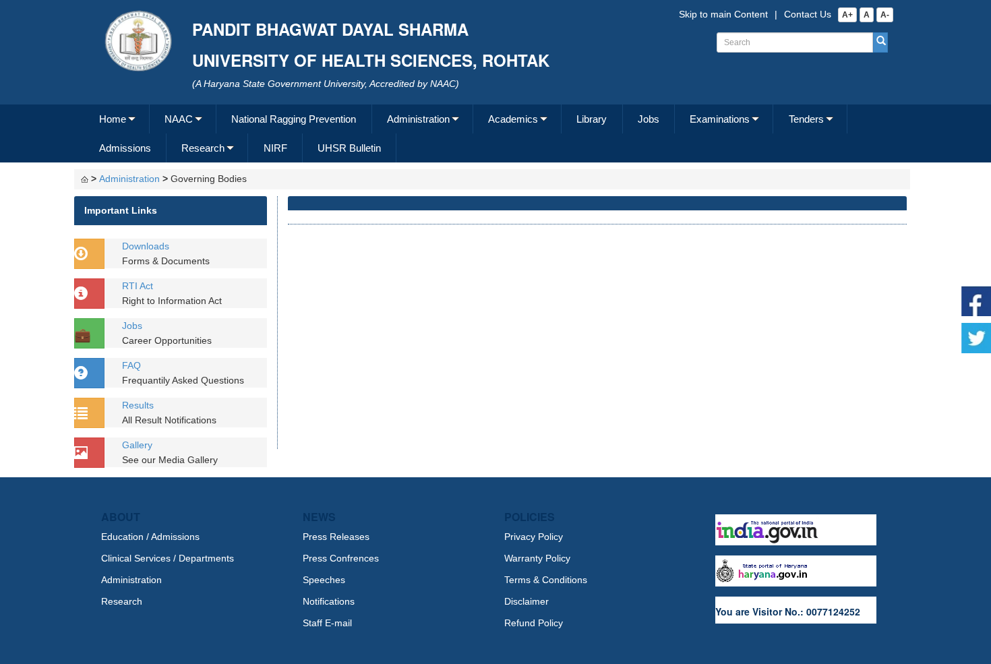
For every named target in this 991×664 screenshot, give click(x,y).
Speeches (324, 579)
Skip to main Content (723, 14)
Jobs (648, 119)
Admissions (125, 148)
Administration (418, 119)
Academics (513, 119)
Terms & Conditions (545, 579)
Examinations (720, 119)
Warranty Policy (537, 558)
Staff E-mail (327, 622)
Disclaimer (526, 601)
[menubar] (494, 133)
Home (112, 119)
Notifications (329, 601)
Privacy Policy (533, 536)
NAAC (178, 119)
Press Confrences (341, 558)
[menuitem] (117, 118)
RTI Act (137, 285)
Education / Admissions (150, 536)
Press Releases (336, 536)
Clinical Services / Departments (167, 558)
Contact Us (807, 14)
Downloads (145, 246)
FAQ (131, 365)
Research (202, 148)
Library (591, 119)
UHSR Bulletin (349, 148)
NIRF (275, 148)
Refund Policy (533, 622)
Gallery (137, 445)
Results (138, 405)
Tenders (806, 119)
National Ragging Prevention (293, 119)
